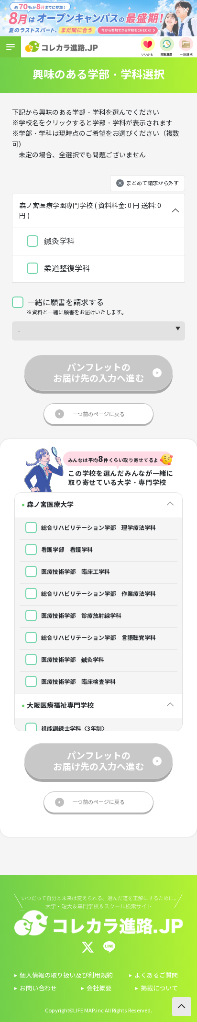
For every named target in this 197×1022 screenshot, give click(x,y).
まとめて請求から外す (152, 183)
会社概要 (99, 988)
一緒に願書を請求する (65, 302)
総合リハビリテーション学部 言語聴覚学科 (98, 637)
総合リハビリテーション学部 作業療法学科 (98, 593)
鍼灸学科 (58, 241)
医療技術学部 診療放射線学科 (80, 615)
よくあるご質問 (156, 975)
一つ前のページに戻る (98, 414)
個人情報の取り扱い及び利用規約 (66, 975)
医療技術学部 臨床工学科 (75, 571)
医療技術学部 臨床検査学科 (78, 681)
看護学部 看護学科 (66, 549)
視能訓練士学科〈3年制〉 (74, 728)
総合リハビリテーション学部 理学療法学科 (98, 527)
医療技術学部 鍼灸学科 (72, 659)
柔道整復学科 (66, 268)
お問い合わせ (38, 988)
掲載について (159, 988)
